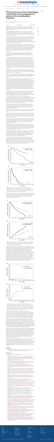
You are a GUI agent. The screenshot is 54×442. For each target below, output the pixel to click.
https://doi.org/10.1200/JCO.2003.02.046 (14, 363)
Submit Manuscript (17, 429)
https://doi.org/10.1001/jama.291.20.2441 (14, 360)
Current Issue (9, 6)
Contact (3, 435)
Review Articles (30, 431)
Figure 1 (15, 128)
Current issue (3, 429)
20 (21, 328)
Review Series (19, 6)
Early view (14, 6)
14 (23, 118)
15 (19, 125)
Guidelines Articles (30, 432)
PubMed (21, 354)
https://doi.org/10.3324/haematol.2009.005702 (21, 22)
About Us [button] (28, 6)
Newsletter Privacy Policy (31, 436)
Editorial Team (4, 432)
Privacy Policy (29, 437)
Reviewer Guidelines (17, 433)
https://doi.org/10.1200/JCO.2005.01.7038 (17, 398)
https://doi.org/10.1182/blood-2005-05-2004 (14, 408)
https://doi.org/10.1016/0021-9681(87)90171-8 (24, 373)
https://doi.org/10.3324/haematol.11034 (20, 391)
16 (20, 125)
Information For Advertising (31, 428)
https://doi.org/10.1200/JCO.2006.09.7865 (14, 412)
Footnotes (42, 10)
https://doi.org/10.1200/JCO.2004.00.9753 (20, 370)
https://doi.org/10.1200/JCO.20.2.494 (28, 354)
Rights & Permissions (43, 428)
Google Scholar (10, 355)
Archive (24, 6)
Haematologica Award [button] (35, 6)
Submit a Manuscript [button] (44, 6)
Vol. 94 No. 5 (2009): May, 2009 (10, 8)
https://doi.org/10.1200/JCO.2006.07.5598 (21, 402)
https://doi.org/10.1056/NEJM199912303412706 (27, 366)
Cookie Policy (29, 435)
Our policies (3, 433)
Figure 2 (28, 133)
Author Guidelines (17, 428)
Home (4, 6)
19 (29, 326)
